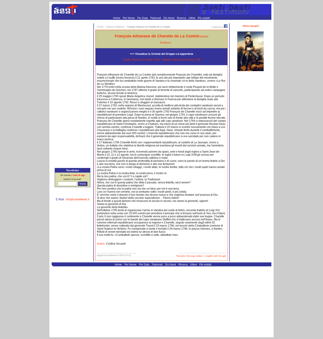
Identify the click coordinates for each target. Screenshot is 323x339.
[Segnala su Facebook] (225, 26)
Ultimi (192, 18)
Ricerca (182, 18)
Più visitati (204, 18)
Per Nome (129, 18)
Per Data (143, 18)
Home (117, 18)
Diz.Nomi (169, 18)
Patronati (156, 18)
